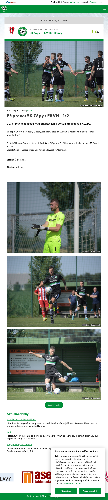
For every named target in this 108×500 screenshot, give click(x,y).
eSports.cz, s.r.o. (95, 2)
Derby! (10, 432)
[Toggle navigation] (104, 8)
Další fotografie (54, 405)
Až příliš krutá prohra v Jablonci (21, 420)
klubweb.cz (74, 2)
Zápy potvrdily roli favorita (19, 445)
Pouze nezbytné (90, 491)
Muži (29, 111)
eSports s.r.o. (34, 496)
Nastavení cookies (72, 483)
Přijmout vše (65, 491)
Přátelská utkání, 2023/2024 (54, 21)
